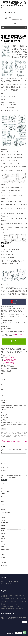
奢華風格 (3, 506)
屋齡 (2, 389)
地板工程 (3, 496)
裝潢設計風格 (13, 436)
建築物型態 (4, 400)
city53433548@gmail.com (13, 13)
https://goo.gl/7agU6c (9, 363)
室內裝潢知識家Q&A (5, 512)
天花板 (2, 504)
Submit (3, 428)
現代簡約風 (3, 538)
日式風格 (3, 528)
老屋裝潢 (3, 552)
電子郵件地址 (4, 467)
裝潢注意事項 (4, 559)
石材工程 (3, 541)
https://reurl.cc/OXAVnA (19, 335)
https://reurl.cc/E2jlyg (9, 362)
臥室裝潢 (3, 554)
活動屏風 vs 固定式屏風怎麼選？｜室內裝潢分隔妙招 (12, 608)
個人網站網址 (4, 470)
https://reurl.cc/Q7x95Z (8, 360)
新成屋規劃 (10, 435)
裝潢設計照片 (4, 565)
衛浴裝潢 (3, 557)
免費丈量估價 (16, 432)
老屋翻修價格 (16, 435)
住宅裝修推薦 (10, 432)
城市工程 (8, 433)
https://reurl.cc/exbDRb (11, 359)
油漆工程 (3, 536)
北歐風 (2, 485)
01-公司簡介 (3, 483)
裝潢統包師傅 (7, 436)
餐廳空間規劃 (21, 436)
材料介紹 (3, 530)
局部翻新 (5, 420)
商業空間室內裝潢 (5, 493)
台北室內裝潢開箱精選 (5, 491)
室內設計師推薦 (18, 433)
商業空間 (5, 419)
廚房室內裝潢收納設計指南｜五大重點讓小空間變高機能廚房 (13, 598)
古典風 (2, 488)
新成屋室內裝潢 (4, 522)
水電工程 (3, 533)
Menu (3, 27)
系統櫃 (2, 546)
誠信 (17, 436)
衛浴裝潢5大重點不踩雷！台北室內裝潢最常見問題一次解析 (13, 604)
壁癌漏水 (3, 499)
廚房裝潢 (3, 517)
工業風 (2, 514)
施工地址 (3, 384)
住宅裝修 (5, 432)
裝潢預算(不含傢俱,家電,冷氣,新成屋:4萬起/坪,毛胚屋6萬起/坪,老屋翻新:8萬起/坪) (13, 406)
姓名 (2, 373)
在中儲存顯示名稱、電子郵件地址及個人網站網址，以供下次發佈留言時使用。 (14, 476)
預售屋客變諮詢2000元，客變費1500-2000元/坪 (14, 422)
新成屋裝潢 (3, 525)
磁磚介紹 (3, 544)
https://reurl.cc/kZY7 (7, 324)
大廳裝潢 (3, 501)
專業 (22, 433)
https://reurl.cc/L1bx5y (18, 320)
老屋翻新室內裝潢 (5, 549)
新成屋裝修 (5, 414)
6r (12, 324)
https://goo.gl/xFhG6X (17, 334)
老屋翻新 (5, 415)
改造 (25, 433)
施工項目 (3, 412)
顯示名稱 (3, 463)
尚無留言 (9, 43)
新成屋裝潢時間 (4, 435)
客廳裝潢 (3, 509)
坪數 (2, 395)
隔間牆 (2, 567)
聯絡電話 (3, 379)
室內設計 (12, 433)
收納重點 (3, 520)
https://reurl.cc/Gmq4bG (9, 357)
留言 (2, 452)
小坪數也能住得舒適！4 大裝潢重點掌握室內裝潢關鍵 (12, 600)
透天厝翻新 (5, 417)
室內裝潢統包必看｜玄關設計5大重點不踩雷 (10, 606)
